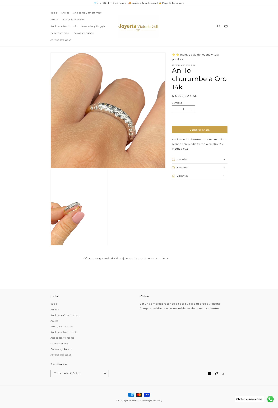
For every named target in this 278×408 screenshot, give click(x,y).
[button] (218, 26)
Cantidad (177, 102)
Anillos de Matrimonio (64, 332)
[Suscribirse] (104, 373)
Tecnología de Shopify (152, 401)
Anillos (55, 309)
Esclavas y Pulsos (61, 349)
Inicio (54, 303)
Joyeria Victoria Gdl (132, 401)
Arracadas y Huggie (62, 337)
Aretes (54, 320)
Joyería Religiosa (61, 354)
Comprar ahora (200, 129)
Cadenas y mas (60, 343)
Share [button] (179, 184)
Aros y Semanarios (62, 326)
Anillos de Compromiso (65, 315)
